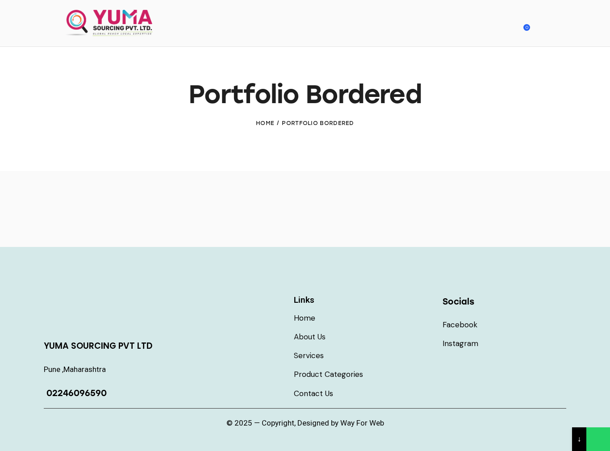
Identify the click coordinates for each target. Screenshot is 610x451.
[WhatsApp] (598, 439)
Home (265, 123)
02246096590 (75, 393)
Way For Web (362, 422)
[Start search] (544, 24)
